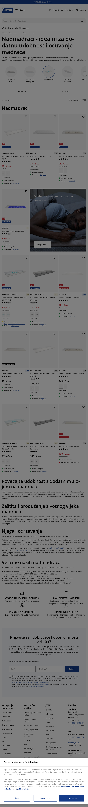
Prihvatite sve (71, 798)
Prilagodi (17, 798)
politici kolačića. (23, 789)
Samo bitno (45, 798)
